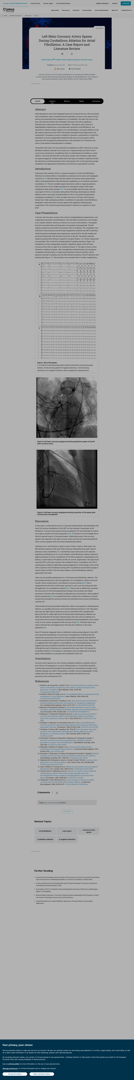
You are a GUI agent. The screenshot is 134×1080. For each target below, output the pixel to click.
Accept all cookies (14, 1074)
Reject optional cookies (41, 1074)
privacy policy (14, 1064)
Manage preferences (10, 1068)
